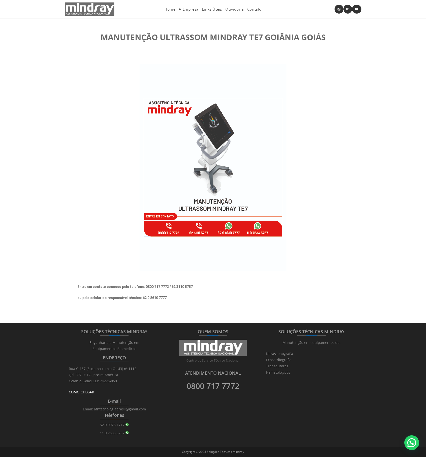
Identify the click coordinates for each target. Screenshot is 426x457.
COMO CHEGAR (81, 392)
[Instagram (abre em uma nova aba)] (347, 9)
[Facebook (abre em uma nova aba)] (339, 9)
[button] (411, 442)
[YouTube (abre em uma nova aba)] (356, 9)
